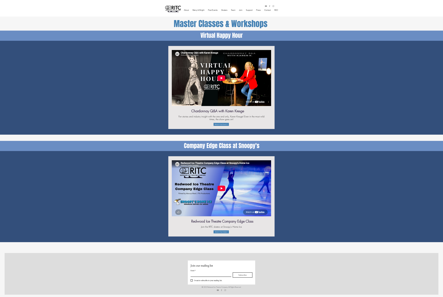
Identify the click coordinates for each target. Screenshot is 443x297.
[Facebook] (269, 6)
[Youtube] (266, 6)
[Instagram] (273, 6)
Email (193, 270)
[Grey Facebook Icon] (221, 290)
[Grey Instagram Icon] (225, 290)
